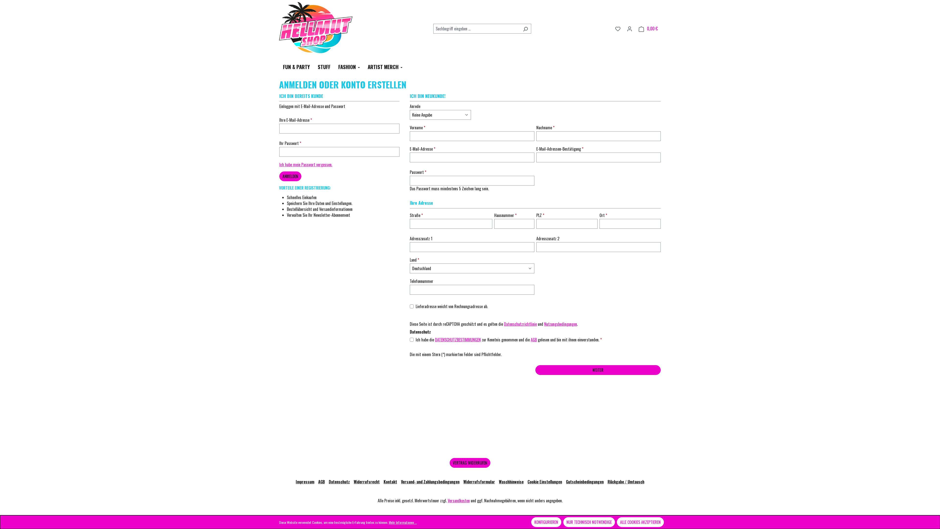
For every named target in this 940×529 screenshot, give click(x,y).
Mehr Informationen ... (403, 522)
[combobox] (476, 29)
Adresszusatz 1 (421, 238)
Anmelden (290, 176)
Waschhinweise (511, 482)
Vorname (417, 128)
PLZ (539, 215)
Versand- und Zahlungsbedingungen (430, 482)
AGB (534, 340)
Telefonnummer (421, 281)
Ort (602, 215)
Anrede (415, 106)
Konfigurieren (546, 522)
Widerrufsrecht (367, 482)
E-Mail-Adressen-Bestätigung (559, 149)
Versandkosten (459, 501)
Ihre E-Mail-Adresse (294, 120)
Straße (415, 215)
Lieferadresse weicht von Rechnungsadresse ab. (452, 306)
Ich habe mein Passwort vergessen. (305, 165)
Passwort (417, 172)
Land (414, 260)
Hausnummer (504, 215)
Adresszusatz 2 (547, 238)
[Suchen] (525, 29)
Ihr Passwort (289, 143)
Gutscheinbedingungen (585, 482)
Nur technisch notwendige (589, 522)
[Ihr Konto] (629, 28)
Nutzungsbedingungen (560, 324)
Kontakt (390, 482)
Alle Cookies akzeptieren (640, 522)
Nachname (544, 128)
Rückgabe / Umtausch (626, 482)
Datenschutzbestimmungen (458, 340)
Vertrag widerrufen (470, 463)
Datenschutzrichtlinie (520, 324)
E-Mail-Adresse (422, 149)
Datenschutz (339, 482)
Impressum (305, 482)
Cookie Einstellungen (545, 482)
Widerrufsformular (479, 482)
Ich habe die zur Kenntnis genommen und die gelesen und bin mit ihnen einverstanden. (509, 340)
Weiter (597, 370)
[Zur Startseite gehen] (315, 27)
